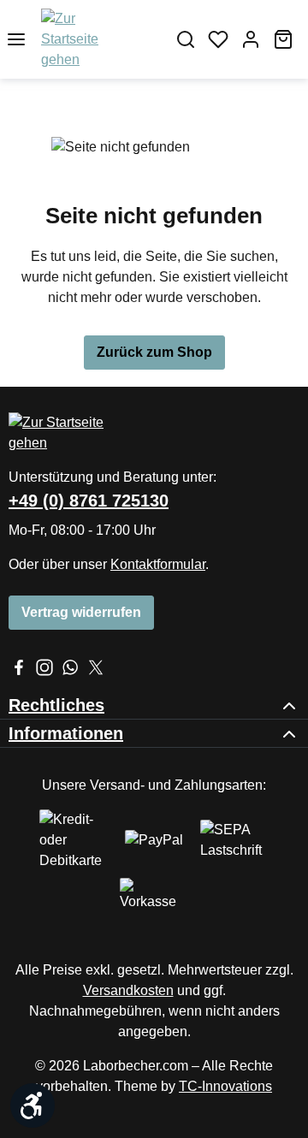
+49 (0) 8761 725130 (89, 500)
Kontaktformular (157, 564)
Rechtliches (56, 705)
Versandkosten (128, 990)
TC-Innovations (225, 1086)
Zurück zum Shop (154, 352)
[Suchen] (185, 39)
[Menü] (16, 39)
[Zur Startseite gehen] (88, 39)
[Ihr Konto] (250, 39)
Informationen (66, 733)
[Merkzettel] (218, 39)
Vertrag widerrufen (81, 612)
